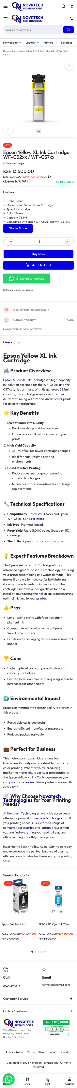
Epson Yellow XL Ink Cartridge (24, 380)
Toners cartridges (15, 163)
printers (38, 519)
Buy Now (38, 254)
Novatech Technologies (32, 798)
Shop (14, 50)
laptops (46, 828)
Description (12, 342)
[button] (16, 911)
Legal (52, 1052)
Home (6, 50)
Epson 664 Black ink (14, 924)
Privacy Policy (14, 1052)
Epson (19, 201)
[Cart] (72, 18)
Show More (18, 228)
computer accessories (18, 782)
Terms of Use (35, 1052)
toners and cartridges (46, 818)
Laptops (30, 42)
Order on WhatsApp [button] (30, 278)
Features (8, 192)
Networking (10, 42)
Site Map (65, 1052)
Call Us (70, 320)
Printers (48, 42)
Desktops (66, 42)
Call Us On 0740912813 (24, 320)
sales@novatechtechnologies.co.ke (31, 310)
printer (59, 394)
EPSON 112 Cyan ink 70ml (53, 924)
